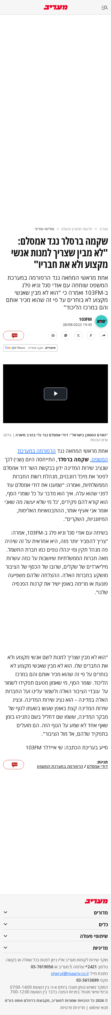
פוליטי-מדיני (44, 228)
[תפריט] (106, 7)
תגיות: (102, 762)
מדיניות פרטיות (72, 1007)
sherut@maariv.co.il (70, 973)
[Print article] (53, 335)
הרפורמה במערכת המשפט (60, 766)
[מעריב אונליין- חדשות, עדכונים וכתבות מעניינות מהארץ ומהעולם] (55, 7)
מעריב (103, 228)
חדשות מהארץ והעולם (76, 228)
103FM (85, 319)
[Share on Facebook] (91, 335)
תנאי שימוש (98, 1007)
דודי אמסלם (97, 766)
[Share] (103, 335)
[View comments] (13, 335)
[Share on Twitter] (78, 335)
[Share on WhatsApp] (65, 335)
